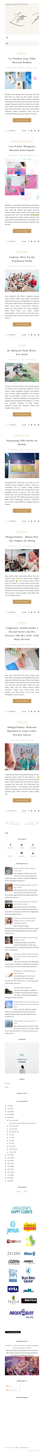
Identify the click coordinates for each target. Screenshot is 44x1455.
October (12, 1135)
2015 (9, 1167)
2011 (9, 1178)
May (10, 1146)
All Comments (12, 1396)
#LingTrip (22, 354)
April (10, 1149)
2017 (9, 1161)
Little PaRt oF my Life (22, 452)
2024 (9, 1112)
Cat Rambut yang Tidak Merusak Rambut (22, 1129)
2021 (9, 1115)
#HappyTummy (22, 542)
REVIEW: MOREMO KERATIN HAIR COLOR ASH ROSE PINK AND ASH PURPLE (26, 962)
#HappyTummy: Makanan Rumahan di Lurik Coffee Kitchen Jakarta (22, 741)
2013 (9, 1172)
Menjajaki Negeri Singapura (23, 994)
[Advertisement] (22, 1420)
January (11, 1158)
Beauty (7, 1089)
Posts (9, 1392)
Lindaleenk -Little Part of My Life (16, 4)
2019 (9, 1120)
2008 (9, 1187)
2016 (9, 1164)
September (13, 1138)
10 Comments (11, 623)
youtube (33, 862)
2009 (9, 1184)
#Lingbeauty (22, 53)
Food (6, 1093)
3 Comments (11, 145)
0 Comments (11, 247)
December (12, 1126)
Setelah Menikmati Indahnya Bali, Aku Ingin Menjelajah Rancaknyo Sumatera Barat (26, 1010)
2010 (9, 1181)
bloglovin (22, 862)
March (11, 1152)
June (10, 1143)
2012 (9, 1175)
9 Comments (11, 344)
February (12, 1155)
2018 (9, 1123)
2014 (9, 1169)
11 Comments (11, 441)
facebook (10, 854)
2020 (9, 1118)
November (12, 1132)
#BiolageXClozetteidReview (22, 155)
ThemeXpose (24, 1453)
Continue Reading (22, 134)
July (10, 1141)
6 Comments (11, 722)
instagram (33, 854)
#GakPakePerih (22, 258)
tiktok (10, 862)
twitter (22, 854)
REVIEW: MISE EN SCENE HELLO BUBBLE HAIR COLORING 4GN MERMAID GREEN (25, 927)
